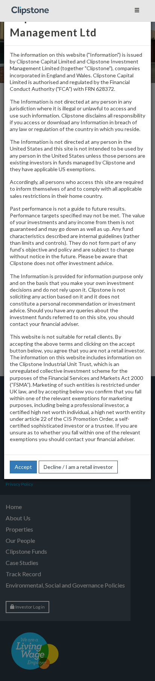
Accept (23, 467)
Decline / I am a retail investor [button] (78, 467)
